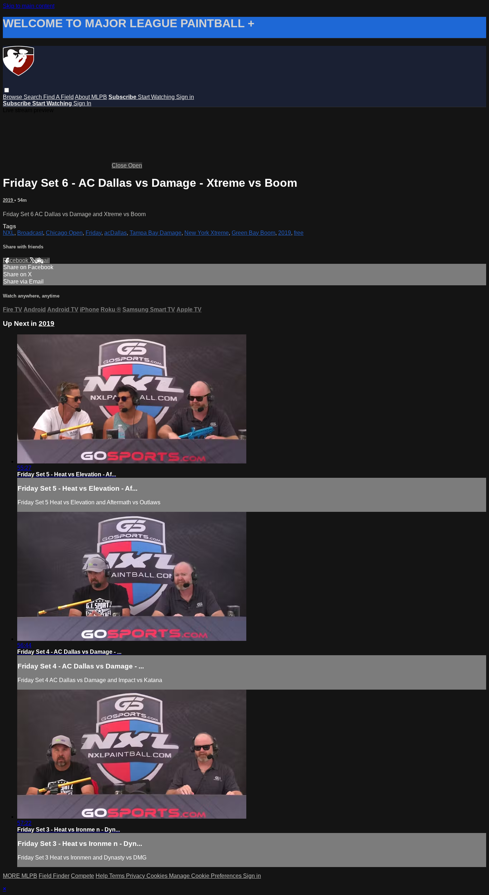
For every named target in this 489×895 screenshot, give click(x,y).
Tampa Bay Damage (155, 233)
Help (102, 876)
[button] (6, 90)
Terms (117, 876)
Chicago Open (64, 233)
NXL (8, 233)
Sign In (82, 103)
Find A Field (58, 97)
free (299, 233)
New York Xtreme (206, 233)
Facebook (16, 260)
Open (135, 165)
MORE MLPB (20, 876)
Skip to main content (28, 6)
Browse (13, 97)
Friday (93, 233)
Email (42, 260)
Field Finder (54, 876)
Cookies (157, 876)
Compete (82, 876)
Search (33, 97)
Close (120, 165)
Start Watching (157, 97)
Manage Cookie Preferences (206, 876)
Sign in (185, 97)
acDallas (115, 233)
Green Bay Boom (253, 233)
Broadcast (30, 233)
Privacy (136, 876)
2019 (8, 200)
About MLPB (91, 97)
